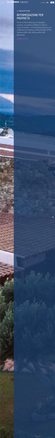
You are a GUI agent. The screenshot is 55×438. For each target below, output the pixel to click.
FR (46, 2)
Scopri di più (22, 38)
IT (40, 2)
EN (42, 2)
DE (44, 2)
